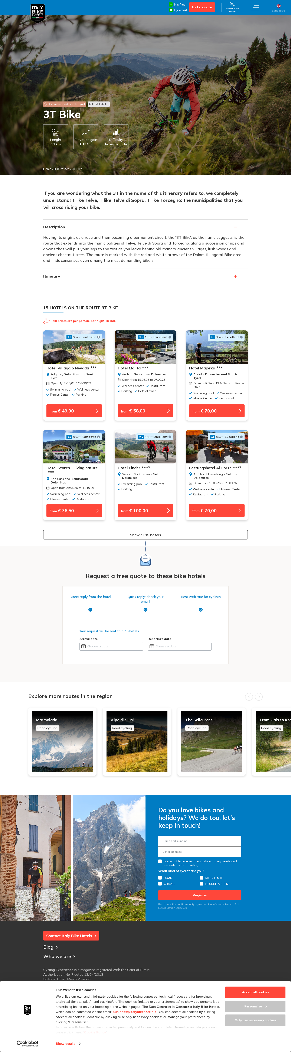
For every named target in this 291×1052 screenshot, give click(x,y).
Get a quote (202, 7)
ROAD (168, 878)
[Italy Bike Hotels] (37, 13)
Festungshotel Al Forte (215, 468)
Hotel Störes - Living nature (72, 468)
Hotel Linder (134, 468)
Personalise (253, 1006)
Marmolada (46, 724)
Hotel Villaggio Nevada (67, 368)
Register (200, 895)
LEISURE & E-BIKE (217, 884)
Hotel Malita (129, 368)
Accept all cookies (255, 992)
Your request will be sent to (109, 631)
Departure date (159, 639)
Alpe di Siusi (122, 724)
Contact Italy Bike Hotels (69, 935)
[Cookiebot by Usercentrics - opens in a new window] (27, 1043)
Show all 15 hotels (145, 535)
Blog (48, 947)
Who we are (57, 956)
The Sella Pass (198, 724)
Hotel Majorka (202, 368)
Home (47, 169)
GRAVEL (169, 884)
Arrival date (88, 639)
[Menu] (255, 7)
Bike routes (61, 169)
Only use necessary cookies (255, 1020)
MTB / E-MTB (214, 878)
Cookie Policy (95, 1032)
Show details (65, 1043)
